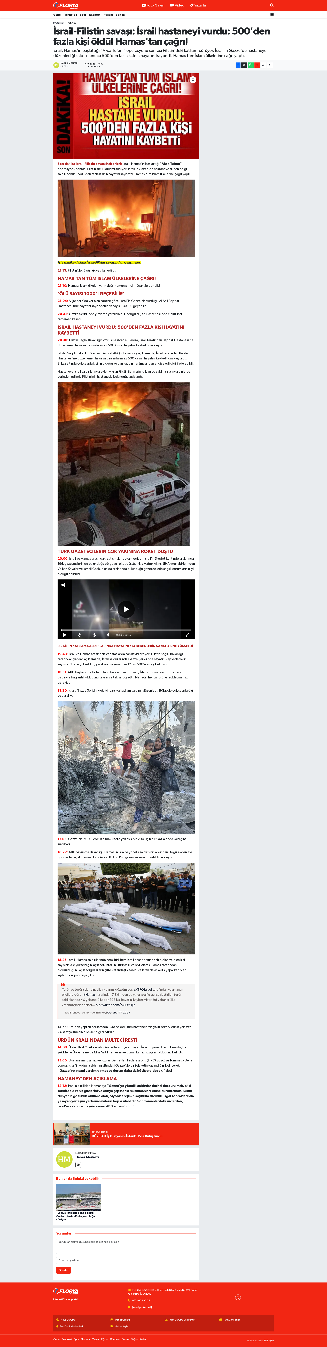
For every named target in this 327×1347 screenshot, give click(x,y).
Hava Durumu (68, 1319)
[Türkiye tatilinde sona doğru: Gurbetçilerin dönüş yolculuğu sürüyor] (78, 1197)
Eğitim (120, 14)
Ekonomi (95, 14)
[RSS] (238, 1297)
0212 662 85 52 (141, 1300)
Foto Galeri (155, 5)
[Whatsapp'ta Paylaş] (251, 65)
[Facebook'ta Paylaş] (238, 65)
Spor (83, 14)
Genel (57, 14)
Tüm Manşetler (231, 1319)
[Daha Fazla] (257, 65)
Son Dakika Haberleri (71, 1326)
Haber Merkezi (87, 1157)
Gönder (64, 1270)
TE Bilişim (269, 1340)
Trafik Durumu (122, 1319)
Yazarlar (200, 5)
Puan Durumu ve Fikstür (181, 1319)
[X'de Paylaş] (244, 65)
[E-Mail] (78, 1165)
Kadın (143, 1339)
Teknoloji (70, 14)
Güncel (125, 1339)
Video (179, 5)
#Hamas (89, 994)
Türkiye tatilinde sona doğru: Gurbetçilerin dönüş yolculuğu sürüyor (75, 1216)
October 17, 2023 (118, 1012)
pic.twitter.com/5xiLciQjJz (115, 1005)
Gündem (115, 1339)
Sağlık (134, 1339)
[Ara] (272, 5)
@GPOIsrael (143, 989)
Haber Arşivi (121, 1326)
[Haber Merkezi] (64, 1159)
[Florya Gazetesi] (66, 6)
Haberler (58, 23)
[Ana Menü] (272, 15)
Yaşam (108, 14)
